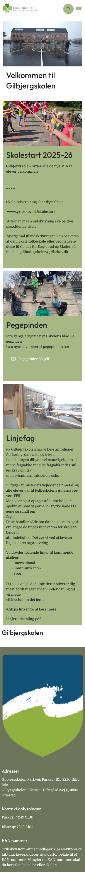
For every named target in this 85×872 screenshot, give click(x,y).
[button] (80, 9)
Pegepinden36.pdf (33, 359)
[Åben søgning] (68, 9)
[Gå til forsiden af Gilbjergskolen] (30, 8)
